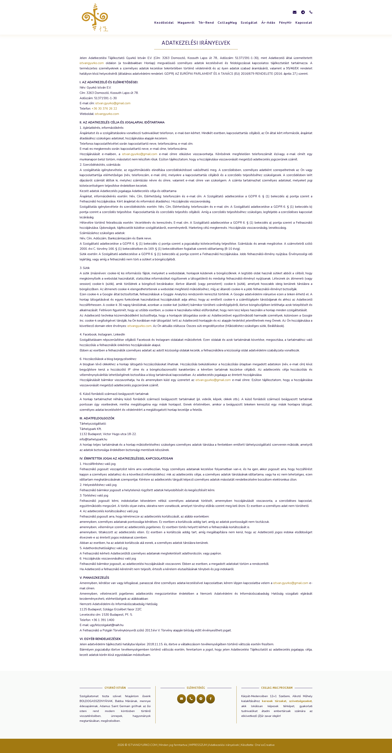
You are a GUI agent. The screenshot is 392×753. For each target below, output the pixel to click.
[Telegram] (201, 698)
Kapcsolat (303, 23)
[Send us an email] (294, 12)
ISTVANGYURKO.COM (143, 745)
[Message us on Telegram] (303, 12)
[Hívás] (191, 698)
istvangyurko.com (92, 63)
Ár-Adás (268, 23)
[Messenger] (210, 698)
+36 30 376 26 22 (104, 109)
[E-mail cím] (181, 698)
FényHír (285, 23)
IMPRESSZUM (198, 745)
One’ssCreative (265, 745)
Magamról (186, 23)
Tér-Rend (206, 23)
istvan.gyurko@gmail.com (112, 103)
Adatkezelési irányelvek (223, 745)
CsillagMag (227, 23)
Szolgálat (249, 23)
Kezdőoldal (164, 23)
